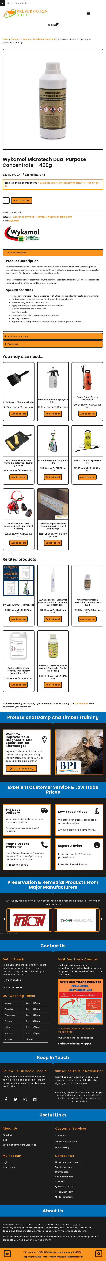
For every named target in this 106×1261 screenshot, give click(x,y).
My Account (9, 1167)
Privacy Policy (62, 1147)
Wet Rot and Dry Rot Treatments (30, 216)
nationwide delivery (42, 1236)
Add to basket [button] (18, 413)
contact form (81, 703)
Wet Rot (64, 1227)
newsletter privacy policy (86, 1099)
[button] (4, 919)
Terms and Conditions (67, 1141)
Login (5, 1162)
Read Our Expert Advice (72, 864)
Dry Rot (74, 1227)
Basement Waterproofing (29, 1227)
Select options (53, 543)
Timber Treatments (21, 39)
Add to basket (21, 200)
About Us (7, 1134)
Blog (5, 1139)
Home (6, 39)
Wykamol (14, 220)
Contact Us (61, 1135)
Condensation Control (29, 1230)
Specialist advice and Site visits (19, 1144)
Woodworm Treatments (45, 39)
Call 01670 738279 (17, 865)
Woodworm (51, 1227)
